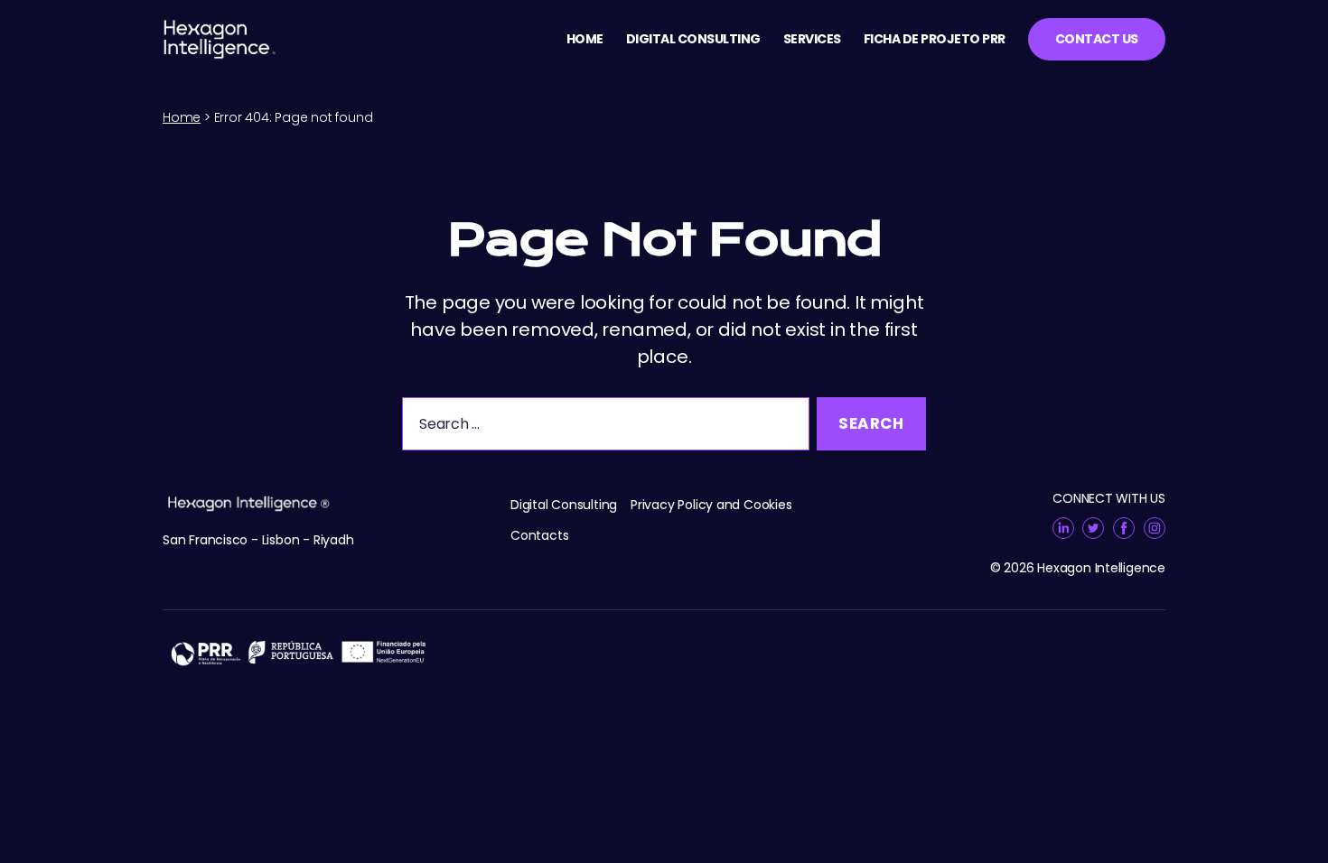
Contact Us (1096, 39)
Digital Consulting (693, 39)
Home (584, 39)
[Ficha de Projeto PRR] (664, 652)
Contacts (539, 535)
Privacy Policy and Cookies (711, 505)
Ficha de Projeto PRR (934, 39)
